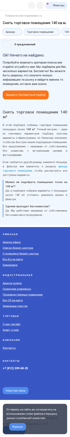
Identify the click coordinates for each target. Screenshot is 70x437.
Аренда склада (12, 283)
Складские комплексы (17, 289)
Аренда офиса (12, 242)
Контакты (9, 348)
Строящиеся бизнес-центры (21, 253)
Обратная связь (16, 390)
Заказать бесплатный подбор (26, 94)
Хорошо (17, 426)
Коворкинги (10, 265)
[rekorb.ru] (10, 5)
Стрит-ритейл (11, 324)
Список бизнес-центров (18, 248)
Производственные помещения (23, 294)
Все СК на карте (13, 300)
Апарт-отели (11, 330)
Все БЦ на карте (13, 259)
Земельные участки (15, 306)
